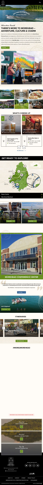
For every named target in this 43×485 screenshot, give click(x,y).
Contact (17, 478)
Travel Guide (4, 309)
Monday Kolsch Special (8, 129)
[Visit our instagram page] (33, 465)
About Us (10, 478)
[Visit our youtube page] (26, 465)
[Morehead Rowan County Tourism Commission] (3, 3)
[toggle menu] (40, 2)
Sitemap (23, 478)
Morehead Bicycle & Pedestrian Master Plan (17, 480)
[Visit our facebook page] (37, 465)
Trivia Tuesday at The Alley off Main (12, 139)
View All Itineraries (20, 340)
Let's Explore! (5, 306)
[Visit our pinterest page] (30, 465)
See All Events (20, 150)
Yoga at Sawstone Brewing (30, 129)
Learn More (9, 221)
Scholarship (34, 480)
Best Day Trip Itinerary (12, 331)
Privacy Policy (31, 478)
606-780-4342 (11, 469)
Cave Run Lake (32, 211)
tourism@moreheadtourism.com (12, 470)
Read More (4, 47)
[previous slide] (18, 147)
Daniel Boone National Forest (10, 211)
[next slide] (24, 147)
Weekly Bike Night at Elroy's (33, 138)
